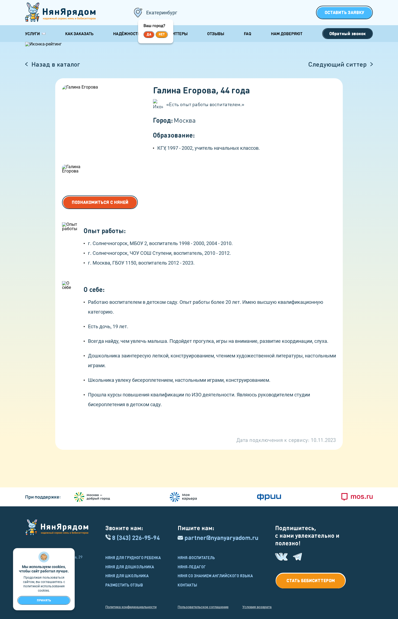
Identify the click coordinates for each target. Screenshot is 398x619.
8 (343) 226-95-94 (136, 537)
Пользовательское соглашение (203, 607)
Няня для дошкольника (129, 566)
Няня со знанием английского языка (215, 575)
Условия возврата (257, 607)
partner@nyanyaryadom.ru (221, 537)
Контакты (187, 584)
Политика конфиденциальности (130, 607)
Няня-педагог (192, 566)
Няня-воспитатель (196, 557)
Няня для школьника (127, 575)
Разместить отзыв (124, 584)
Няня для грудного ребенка (133, 557)
